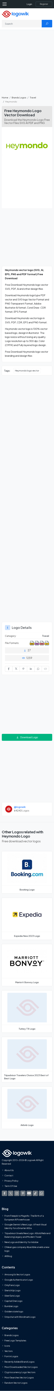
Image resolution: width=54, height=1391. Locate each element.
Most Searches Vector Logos (19, 1377)
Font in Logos (11, 1356)
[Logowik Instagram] (17, 1193)
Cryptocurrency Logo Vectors (19, 1372)
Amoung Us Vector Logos (17, 1274)
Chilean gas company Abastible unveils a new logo (26, 1249)
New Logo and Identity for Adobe (21, 1242)
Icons (7, 1345)
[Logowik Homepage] (15, 13)
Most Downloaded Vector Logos (21, 1366)
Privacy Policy (11, 1180)
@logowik (20, 806)
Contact (8, 1175)
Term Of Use (10, 1186)
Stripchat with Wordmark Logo (20, 1316)
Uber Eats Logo (12, 1295)
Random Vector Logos (15, 1382)
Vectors (8, 1351)
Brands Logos (19, 97)
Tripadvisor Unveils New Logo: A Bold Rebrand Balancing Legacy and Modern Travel (27, 1235)
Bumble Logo (11, 1306)
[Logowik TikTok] (35, 1193)
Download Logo (29, 737)
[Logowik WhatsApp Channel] (41, 1193)
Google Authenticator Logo (18, 1279)
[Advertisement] (27, 64)
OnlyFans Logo (12, 1285)
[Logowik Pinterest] (23, 1193)
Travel (33, 97)
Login (29, 4)
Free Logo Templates (15, 1340)
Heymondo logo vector (27, 370)
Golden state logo (13, 1311)
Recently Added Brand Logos (19, 1361)
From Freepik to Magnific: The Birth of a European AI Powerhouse (24, 1217)
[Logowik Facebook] (4, 1193)
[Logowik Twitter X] (10, 1193)
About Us (9, 1170)
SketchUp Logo (12, 1290)
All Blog (8, 1256)
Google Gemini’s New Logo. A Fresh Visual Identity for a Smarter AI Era (25, 1226)
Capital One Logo (13, 1301)
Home (5, 97)
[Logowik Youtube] (29, 1193)
